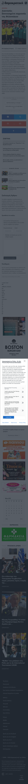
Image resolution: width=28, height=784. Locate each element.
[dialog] (14, 392)
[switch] (22, 392)
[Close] (25, 361)
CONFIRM (8, 417)
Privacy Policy (22, 422)
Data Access (14, 422)
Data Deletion (5, 422)
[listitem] (14, 388)
